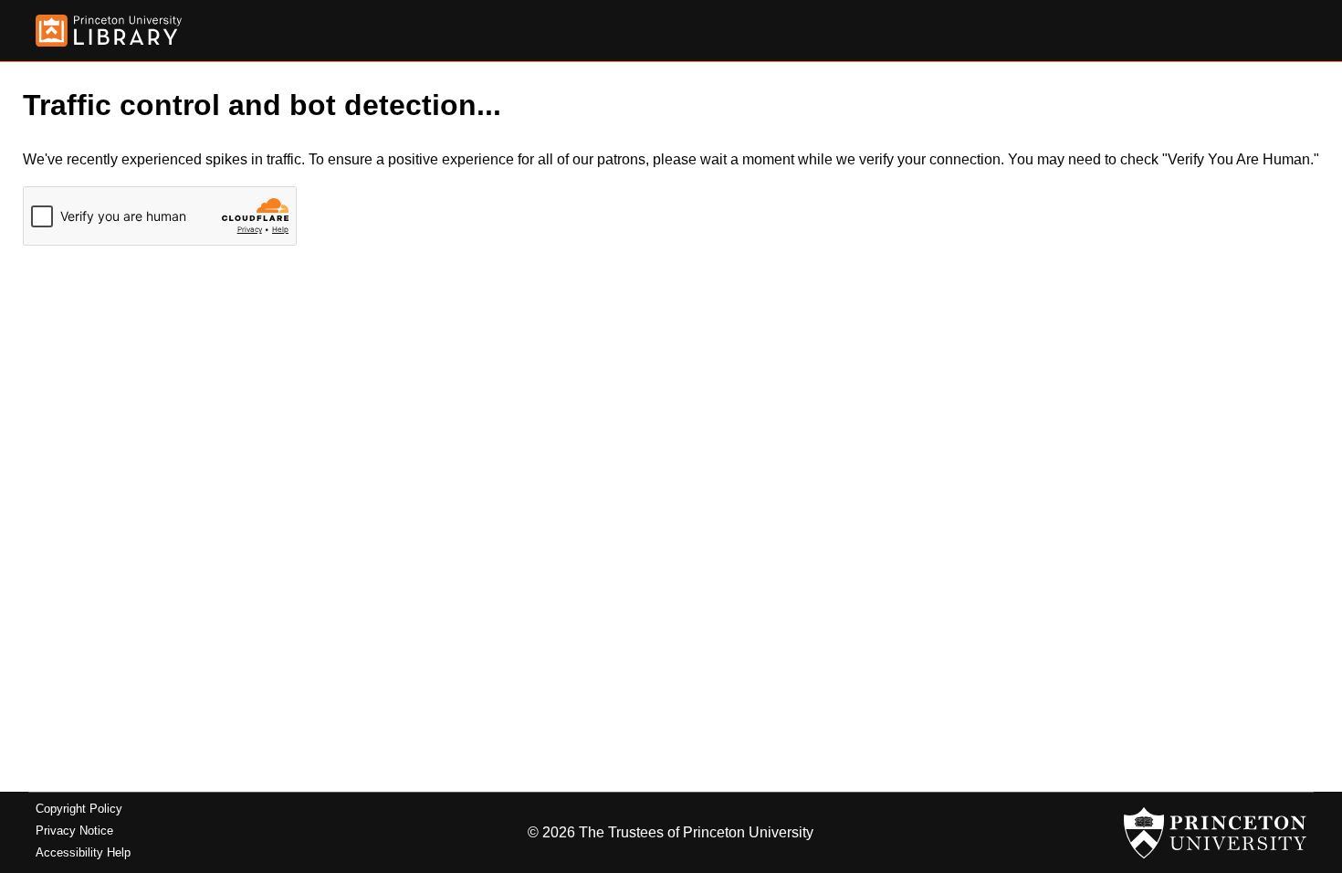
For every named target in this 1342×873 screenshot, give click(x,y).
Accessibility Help (83, 852)
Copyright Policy (79, 808)
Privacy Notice (74, 830)
